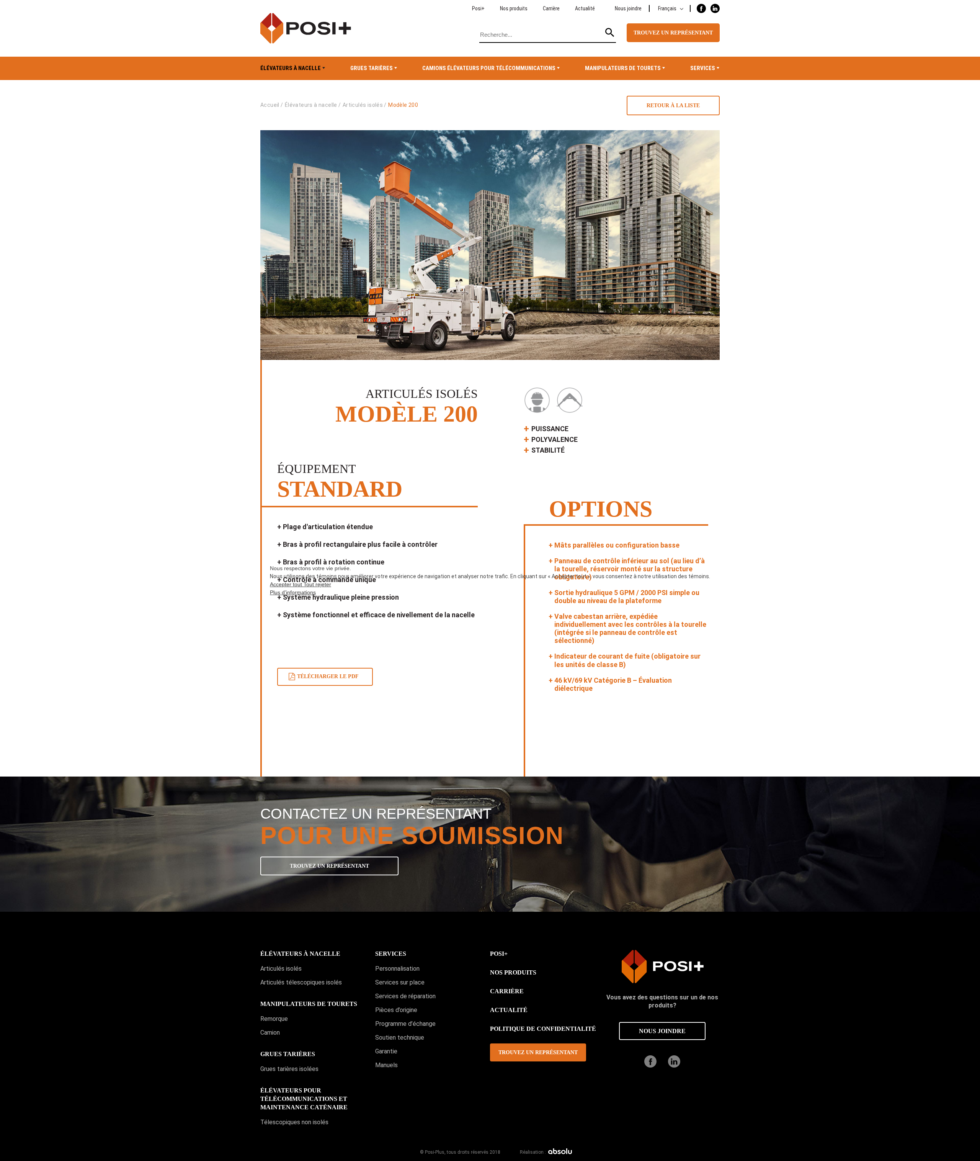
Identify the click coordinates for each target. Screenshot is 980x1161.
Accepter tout (287, 584)
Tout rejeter (317, 584)
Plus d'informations (293, 592)
